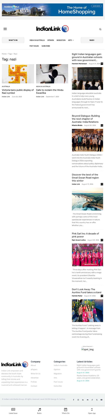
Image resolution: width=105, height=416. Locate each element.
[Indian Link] (52, 29)
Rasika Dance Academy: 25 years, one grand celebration (88, 377)
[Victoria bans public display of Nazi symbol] (18, 74)
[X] (96, 400)
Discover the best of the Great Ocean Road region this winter (85, 177)
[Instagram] (78, 400)
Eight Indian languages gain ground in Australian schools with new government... (87, 57)
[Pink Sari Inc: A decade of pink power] (87, 255)
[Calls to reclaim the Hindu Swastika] (52, 74)
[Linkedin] (82, 400)
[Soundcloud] (87, 400)
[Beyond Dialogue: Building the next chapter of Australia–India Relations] (87, 140)
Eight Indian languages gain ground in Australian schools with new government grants (89, 367)
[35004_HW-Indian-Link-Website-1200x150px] (52, 9)
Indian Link (6, 97)
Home (4, 54)
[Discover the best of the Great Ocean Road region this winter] (87, 199)
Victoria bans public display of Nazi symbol (18, 91)
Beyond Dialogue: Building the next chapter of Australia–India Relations (86, 118)
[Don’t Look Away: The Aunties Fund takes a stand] (87, 310)
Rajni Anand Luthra (79, 240)
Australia (6, 86)
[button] (100, 29)
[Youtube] (101, 400)
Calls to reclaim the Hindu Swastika (49, 91)
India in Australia (43, 86)
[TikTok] (92, 400)
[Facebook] (73, 400)
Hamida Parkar (77, 296)
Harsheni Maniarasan (79, 64)
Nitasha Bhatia (77, 125)
